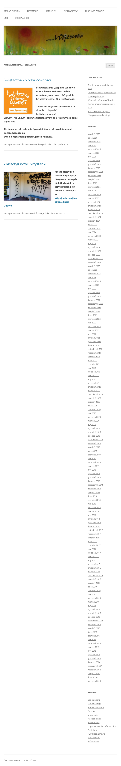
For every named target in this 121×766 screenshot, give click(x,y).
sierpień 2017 (94, 537)
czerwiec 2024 (94, 228)
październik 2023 (95, 258)
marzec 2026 (93, 153)
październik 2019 (95, 439)
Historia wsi (51, 11)
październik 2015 (95, 620)
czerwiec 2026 (94, 141)
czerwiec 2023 (94, 273)
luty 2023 (92, 288)
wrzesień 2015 (94, 624)
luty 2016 (92, 605)
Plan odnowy (94, 722)
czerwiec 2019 (94, 454)
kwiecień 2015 (94, 643)
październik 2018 (95, 484)
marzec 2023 (93, 285)
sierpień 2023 (94, 266)
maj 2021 (92, 367)
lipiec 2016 (92, 586)
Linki (6, 18)
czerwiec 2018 (94, 500)
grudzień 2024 (94, 205)
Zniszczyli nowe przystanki (25, 164)
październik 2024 (95, 213)
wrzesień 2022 (94, 307)
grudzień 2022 (94, 296)
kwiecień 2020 (94, 417)
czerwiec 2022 (94, 318)
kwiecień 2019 (94, 462)
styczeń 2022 (94, 337)
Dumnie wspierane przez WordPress (20, 760)
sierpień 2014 (94, 673)
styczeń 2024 (94, 247)
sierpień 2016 (94, 582)
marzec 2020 (93, 420)
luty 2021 (92, 379)
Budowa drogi (22, 18)
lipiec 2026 (92, 137)
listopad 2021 (94, 345)
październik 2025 (95, 171)
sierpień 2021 (94, 356)
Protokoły (92, 730)
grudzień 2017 (94, 522)
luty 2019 (92, 469)
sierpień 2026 (94, 134)
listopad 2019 (94, 435)
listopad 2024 (94, 209)
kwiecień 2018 (94, 507)
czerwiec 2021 (94, 364)
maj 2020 (92, 413)
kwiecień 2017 (94, 552)
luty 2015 (92, 650)
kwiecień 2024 (94, 235)
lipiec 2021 (92, 360)
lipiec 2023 (92, 269)
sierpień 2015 (94, 628)
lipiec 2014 (92, 677)
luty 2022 (92, 334)
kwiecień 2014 (94, 681)
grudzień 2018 (94, 477)
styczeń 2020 (94, 428)
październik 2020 (95, 394)
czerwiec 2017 (94, 545)
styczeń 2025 (94, 202)
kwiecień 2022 (94, 326)
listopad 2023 (94, 254)
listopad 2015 (94, 616)
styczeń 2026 (94, 160)
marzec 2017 (93, 556)
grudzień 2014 (94, 658)
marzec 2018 (93, 511)
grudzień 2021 (94, 341)
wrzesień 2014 (94, 669)
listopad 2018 (94, 481)
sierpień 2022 (94, 311)
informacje (32, 11)
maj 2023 (92, 277)
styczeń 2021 (94, 383)
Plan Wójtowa (71, 11)
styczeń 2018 (94, 518)
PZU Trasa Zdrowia (94, 11)
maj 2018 (92, 503)
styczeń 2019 (94, 473)
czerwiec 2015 (94, 635)
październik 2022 (95, 303)
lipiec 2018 (92, 496)
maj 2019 (92, 458)
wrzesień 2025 (94, 175)
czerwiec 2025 (94, 186)
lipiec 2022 (92, 315)
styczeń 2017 (94, 564)
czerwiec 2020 (94, 409)
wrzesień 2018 (94, 488)
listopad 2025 (94, 168)
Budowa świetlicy (96, 707)
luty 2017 (92, 560)
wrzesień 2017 (94, 533)
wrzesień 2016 (94, 579)
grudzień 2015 (94, 613)
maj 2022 (92, 322)
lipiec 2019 (92, 450)
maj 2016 (92, 594)
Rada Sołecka (94, 737)
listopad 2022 (94, 300)
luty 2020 (92, 424)
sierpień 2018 (94, 492)
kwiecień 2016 (94, 598)
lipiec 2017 (92, 541)
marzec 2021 (93, 375)
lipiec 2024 (92, 224)
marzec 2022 (93, 330)
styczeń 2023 (94, 292)
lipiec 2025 (92, 183)
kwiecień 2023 (94, 281)
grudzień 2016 (94, 567)
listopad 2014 (94, 662)
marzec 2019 (93, 466)
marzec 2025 (93, 198)
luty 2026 (92, 156)
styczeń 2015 (94, 654)
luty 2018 (92, 515)
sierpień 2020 (94, 401)
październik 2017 (95, 530)
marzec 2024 (93, 239)
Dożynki (91, 711)
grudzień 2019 (94, 432)
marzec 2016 (93, 601)
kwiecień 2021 (94, 371)
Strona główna (12, 11)
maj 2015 (92, 639)
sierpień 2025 (94, 179)
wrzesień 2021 (94, 352)
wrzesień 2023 (94, 262)
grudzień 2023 (94, 251)
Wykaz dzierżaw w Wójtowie (101, 100)
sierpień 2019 (94, 447)
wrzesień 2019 (94, 443)
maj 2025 (92, 190)
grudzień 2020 (94, 386)
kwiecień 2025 (94, 194)
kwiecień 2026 (94, 149)
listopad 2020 (94, 390)
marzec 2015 (93, 647)
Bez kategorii (40, 144)
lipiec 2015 (92, 632)
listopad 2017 (94, 526)
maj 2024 (92, 232)
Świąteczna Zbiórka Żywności (27, 80)
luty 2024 (92, 243)
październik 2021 (95, 349)
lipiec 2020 (92, 405)
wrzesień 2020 (94, 398)
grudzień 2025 (94, 164)
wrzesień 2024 (94, 217)
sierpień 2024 (94, 220)
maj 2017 (92, 549)
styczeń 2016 (94, 609)
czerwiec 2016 (94, 590)
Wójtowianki (93, 741)
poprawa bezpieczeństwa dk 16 (102, 726)
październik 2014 (95, 665)
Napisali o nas (94, 718)
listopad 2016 (94, 571)
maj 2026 (92, 145)
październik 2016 (95, 575)
